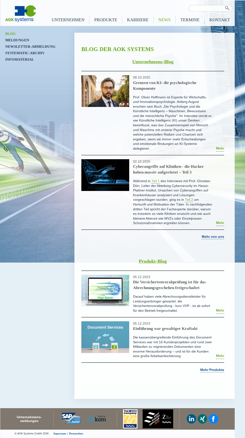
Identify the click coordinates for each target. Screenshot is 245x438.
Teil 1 (155, 181)
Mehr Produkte (212, 370)
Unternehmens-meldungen (29, 419)
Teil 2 (189, 199)
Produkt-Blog (153, 261)
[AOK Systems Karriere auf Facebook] (213, 419)
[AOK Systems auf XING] (202, 419)
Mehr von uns (213, 236)
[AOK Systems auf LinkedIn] (191, 419)
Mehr (220, 148)
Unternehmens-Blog (152, 61)
